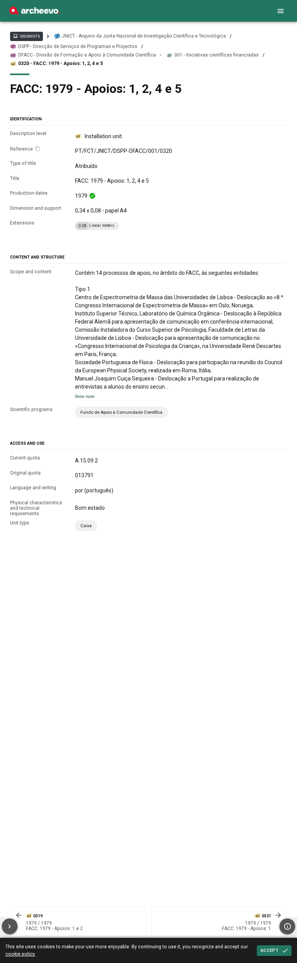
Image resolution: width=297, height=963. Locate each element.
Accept (269, 950)
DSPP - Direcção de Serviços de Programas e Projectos (77, 46)
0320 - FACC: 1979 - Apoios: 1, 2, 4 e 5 (60, 63)
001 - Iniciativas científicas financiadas (216, 55)
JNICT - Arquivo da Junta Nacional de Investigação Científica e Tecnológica (144, 36)
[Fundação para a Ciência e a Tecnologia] (34, 12)
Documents (26, 36)
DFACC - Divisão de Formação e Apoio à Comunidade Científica (87, 55)
